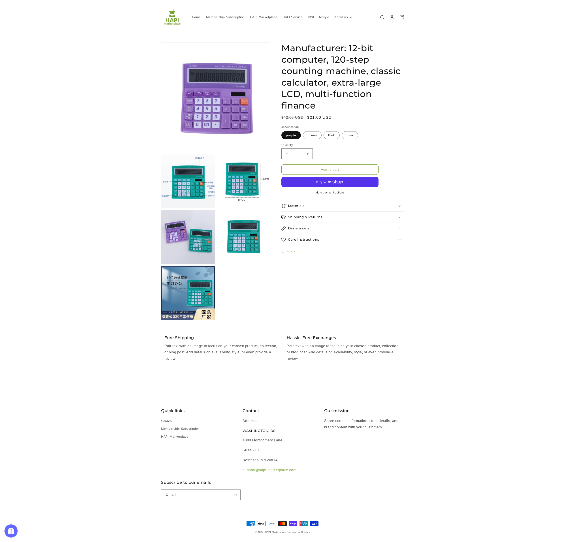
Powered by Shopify (298, 532)
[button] (343, 17)
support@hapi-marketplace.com (269, 470)
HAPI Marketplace (174, 436)
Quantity (287, 145)
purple (291, 135)
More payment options (330, 192)
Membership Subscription (180, 428)
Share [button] (291, 251)
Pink (331, 135)
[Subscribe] (235, 494)
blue (350, 135)
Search (166, 421)
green (312, 135)
